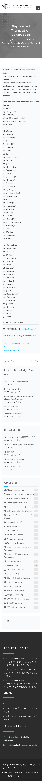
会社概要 (19, 772)
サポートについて (14, 466)
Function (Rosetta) (21, 43)
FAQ (10, 772)
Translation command (13, 413)
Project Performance (15, 535)
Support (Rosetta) (14, 561)
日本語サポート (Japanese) (17, 599)
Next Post (34, 361)
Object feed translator (13, 347)
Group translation (11, 350)
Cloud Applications (13, 704)
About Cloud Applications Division (20, 444)
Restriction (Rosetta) (15, 543)
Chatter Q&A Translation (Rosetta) (20, 494)
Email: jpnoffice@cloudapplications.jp (22, 745)
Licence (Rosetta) (14, 530)
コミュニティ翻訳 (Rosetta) (18, 578)
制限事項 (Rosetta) (15, 595)
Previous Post (9, 361)
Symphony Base (13, 565)
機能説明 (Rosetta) (14, 603)
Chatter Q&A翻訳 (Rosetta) (17, 498)
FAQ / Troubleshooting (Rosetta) (20, 511)
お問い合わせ (13, 775)
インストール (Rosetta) (16, 574)
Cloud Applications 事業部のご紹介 (20, 437)
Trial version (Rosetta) (15, 569)
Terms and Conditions (15, 459)
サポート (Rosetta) (14, 582)
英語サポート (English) (15, 607)
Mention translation (12, 389)
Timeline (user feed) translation (17, 343)
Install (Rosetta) (13, 526)
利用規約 (10, 452)
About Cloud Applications (17, 490)
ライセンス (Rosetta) (15, 590)
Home (7, 40)
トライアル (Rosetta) (15, 586)
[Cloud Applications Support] (21, 6)
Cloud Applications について (18, 502)
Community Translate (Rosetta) (20, 507)
